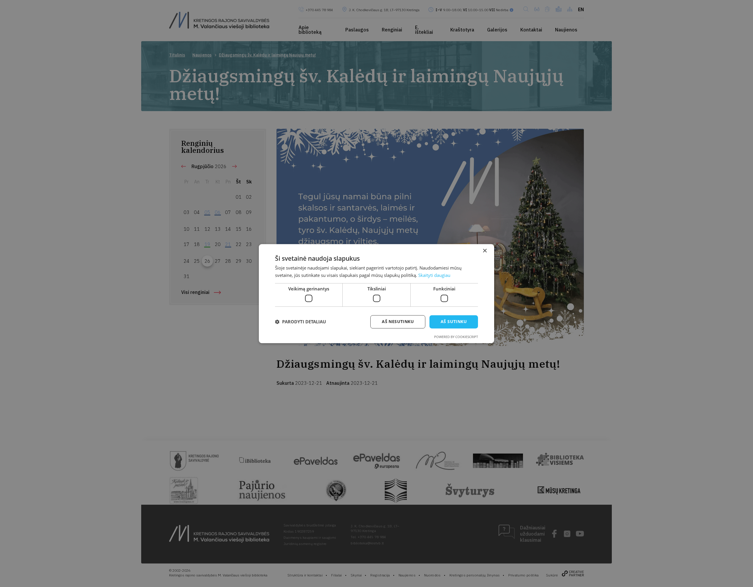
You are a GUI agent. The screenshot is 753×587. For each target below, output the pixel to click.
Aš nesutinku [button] (398, 321)
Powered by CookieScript (456, 337)
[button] (300, 322)
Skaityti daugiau (434, 275)
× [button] (484, 251)
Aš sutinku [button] (454, 321)
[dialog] (376, 293)
